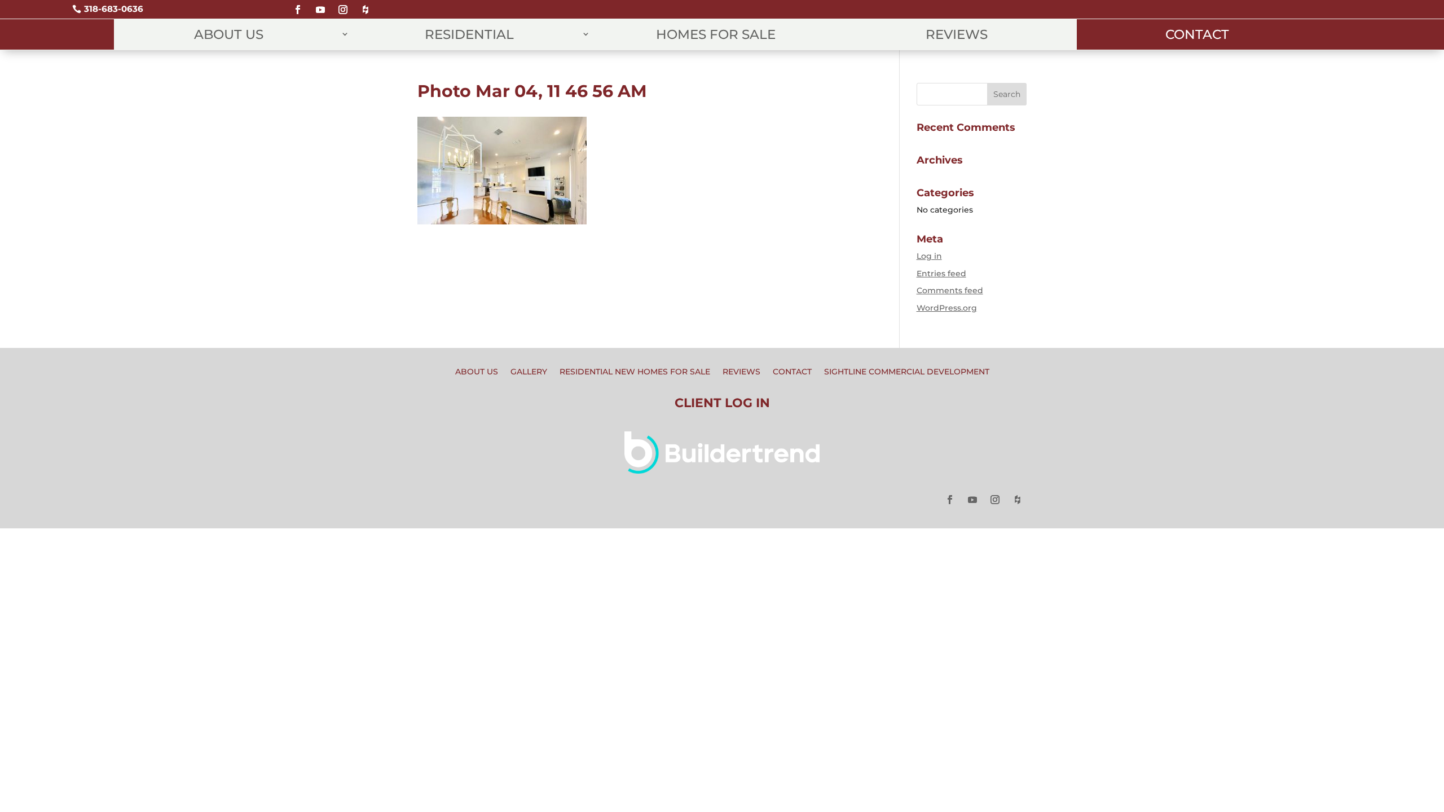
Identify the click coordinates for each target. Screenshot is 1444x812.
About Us (228, 34)
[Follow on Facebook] (298, 5)
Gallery (528, 372)
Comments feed (950, 290)
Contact (1197, 34)
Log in (929, 256)
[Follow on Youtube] (320, 5)
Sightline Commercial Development (906, 372)
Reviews (957, 34)
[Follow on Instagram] (343, 5)
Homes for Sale (716, 34)
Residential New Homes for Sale (635, 372)
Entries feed (941, 273)
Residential (469, 34)
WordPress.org (947, 308)
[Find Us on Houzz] (365, 5)
